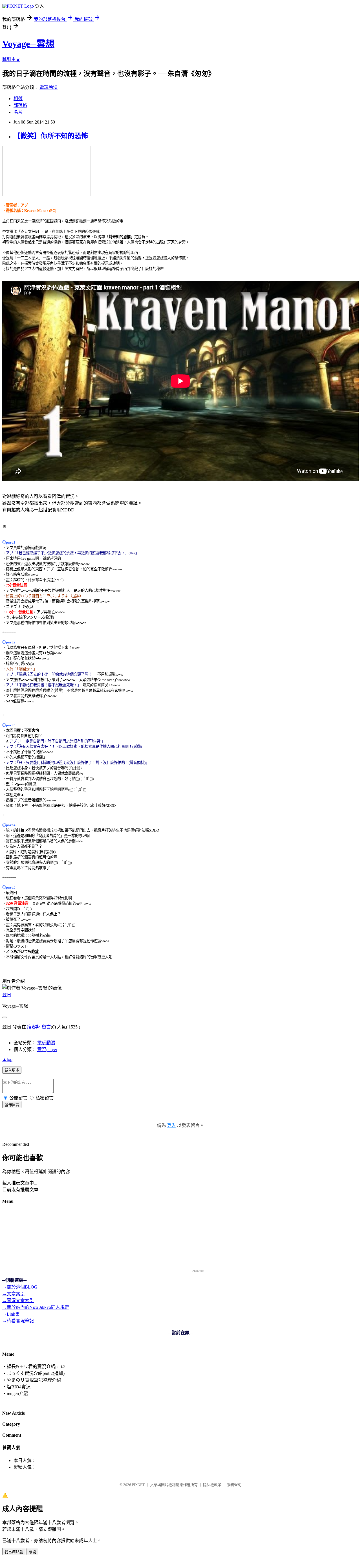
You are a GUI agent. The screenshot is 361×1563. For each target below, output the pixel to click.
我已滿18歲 (14, 1552)
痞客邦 (34, 1027)
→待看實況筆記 (18, 1320)
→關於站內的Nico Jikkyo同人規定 (35, 1307)
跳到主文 (11, 59)
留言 (46, 1027)
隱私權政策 (212, 1485)
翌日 (6, 994)
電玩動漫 (48, 87)
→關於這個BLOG (20, 1287)
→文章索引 (13, 1293)
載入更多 (12, 1070)
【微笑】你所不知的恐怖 (51, 136)
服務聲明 (234, 1485)
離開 (32, 1552)
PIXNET (138, 1485)
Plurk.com (198, 1270)
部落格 (20, 105)
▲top (7, 1059)
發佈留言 (12, 1105)
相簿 (18, 98)
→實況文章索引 (18, 1300)
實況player (47, 1049)
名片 (18, 112)
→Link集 (11, 1314)
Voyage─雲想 (28, 44)
